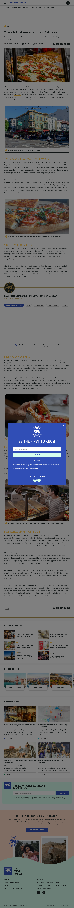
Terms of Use (56, 467)
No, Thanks (37, 460)
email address (17, 445)
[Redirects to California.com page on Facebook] (39, 480)
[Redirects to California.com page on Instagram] (35, 480)
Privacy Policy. (35, 468)
